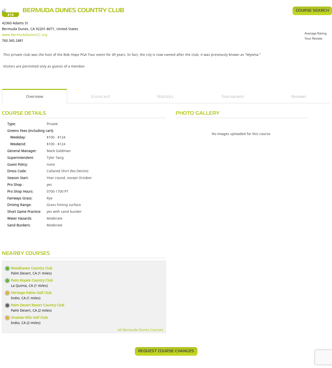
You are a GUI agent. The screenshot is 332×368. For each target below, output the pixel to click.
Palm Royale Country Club (32, 280)
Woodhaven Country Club (31, 268)
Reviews (298, 96)
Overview (34, 96)
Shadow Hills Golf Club (29, 317)
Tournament (232, 96)
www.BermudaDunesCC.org (24, 34)
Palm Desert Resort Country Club (37, 305)
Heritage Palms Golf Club (31, 292)
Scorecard (100, 96)
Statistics (165, 96)
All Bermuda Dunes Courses (140, 329)
